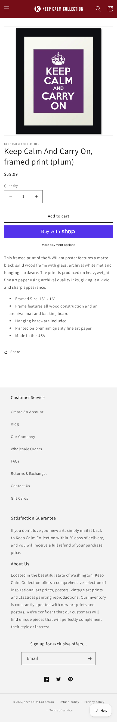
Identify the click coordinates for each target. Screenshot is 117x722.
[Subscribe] (90, 658)
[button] (7, 9)
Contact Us (20, 485)
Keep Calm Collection (39, 702)
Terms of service (61, 710)
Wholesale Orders (26, 448)
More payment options (58, 245)
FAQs (15, 461)
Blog (15, 424)
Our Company (23, 436)
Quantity (11, 185)
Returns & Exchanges (29, 473)
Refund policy (69, 702)
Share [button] (15, 351)
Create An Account (27, 411)
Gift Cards (19, 498)
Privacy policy (94, 702)
